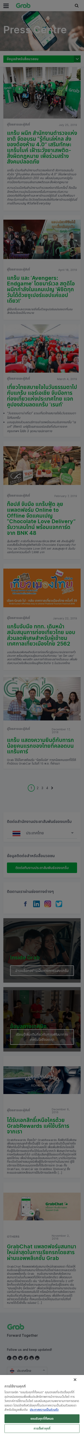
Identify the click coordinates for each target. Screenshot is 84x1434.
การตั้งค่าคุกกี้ (42, 1428)
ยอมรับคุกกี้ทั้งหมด (42, 1418)
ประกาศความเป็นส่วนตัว (44, 1409)
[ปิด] (75, 1379)
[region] (42, 1404)
